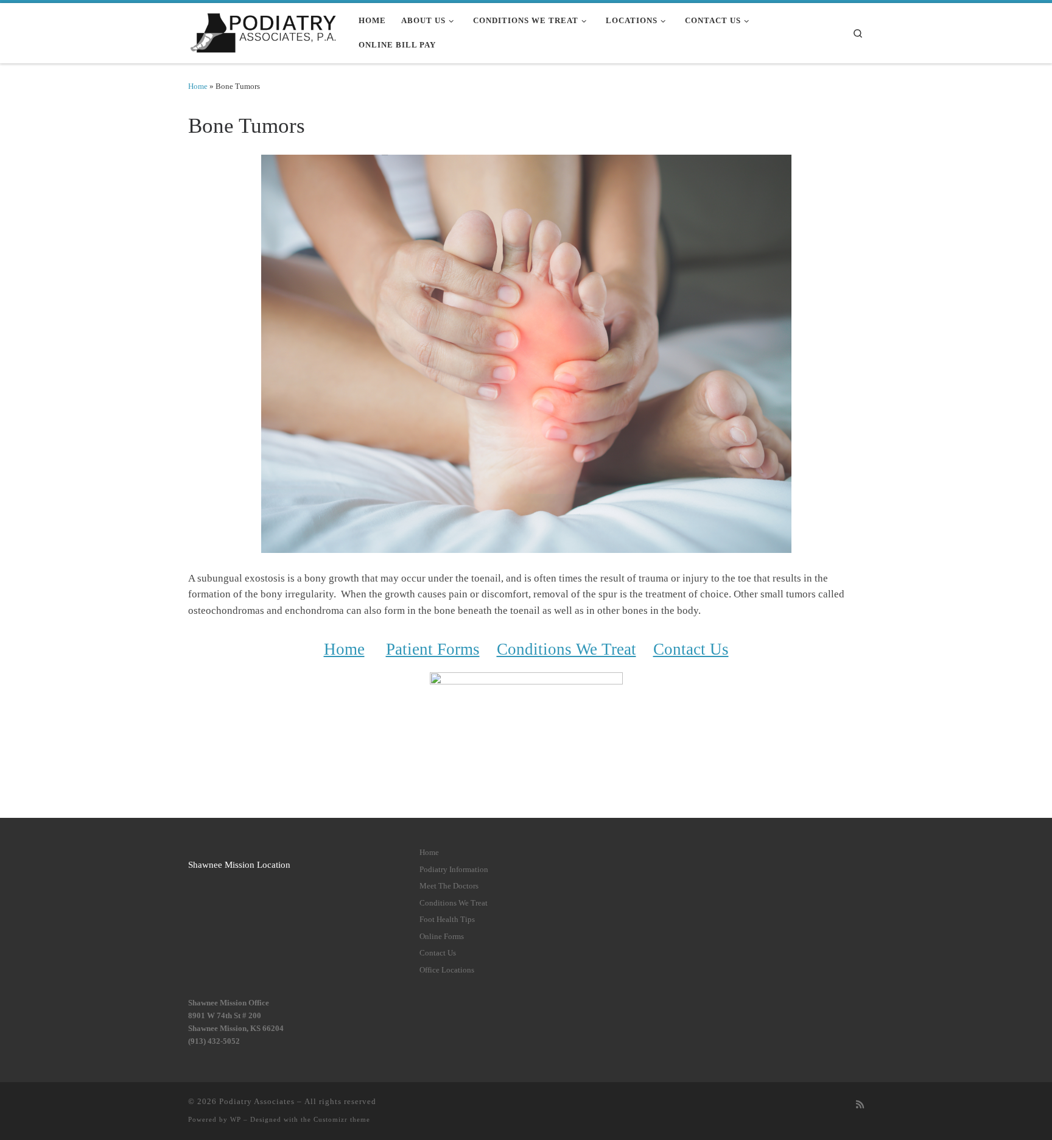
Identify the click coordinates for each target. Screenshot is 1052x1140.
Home (198, 86)
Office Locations (446, 970)
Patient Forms (433, 649)
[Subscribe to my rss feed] (860, 1104)
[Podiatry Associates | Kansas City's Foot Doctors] (264, 30)
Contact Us (691, 649)
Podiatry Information (453, 869)
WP (235, 1119)
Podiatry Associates (257, 1101)
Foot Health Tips (447, 919)
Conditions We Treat (566, 649)
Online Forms (441, 936)
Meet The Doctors (449, 886)
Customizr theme (342, 1119)
